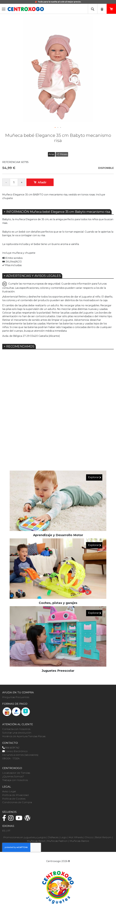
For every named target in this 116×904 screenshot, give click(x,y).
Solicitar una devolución (16, 732)
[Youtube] (20, 819)
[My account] (102, 9)
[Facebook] (5, 819)
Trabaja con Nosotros (15, 780)
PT (8, 830)
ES (3, 830)
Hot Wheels (76, 837)
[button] (55, 127)
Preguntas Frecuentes (15, 697)
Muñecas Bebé (36, 841)
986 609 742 (12, 747)
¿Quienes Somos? (13, 776)
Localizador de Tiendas (16, 772)
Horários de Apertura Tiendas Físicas (23, 736)
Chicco (89, 837)
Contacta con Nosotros (16, 729)
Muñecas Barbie (79, 841)
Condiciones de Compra (17, 802)
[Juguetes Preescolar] (58, 636)
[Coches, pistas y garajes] (58, 568)
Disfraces (53, 837)
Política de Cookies (13, 798)
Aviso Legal (9, 791)
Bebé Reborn (103, 837)
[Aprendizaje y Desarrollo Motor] (58, 500)
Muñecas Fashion (57, 841)
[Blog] (28, 819)
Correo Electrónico (16, 751)
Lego (63, 837)
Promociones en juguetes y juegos (24, 837)
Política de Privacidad (15, 795)
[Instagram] (11, 819)
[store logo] (25, 9)
